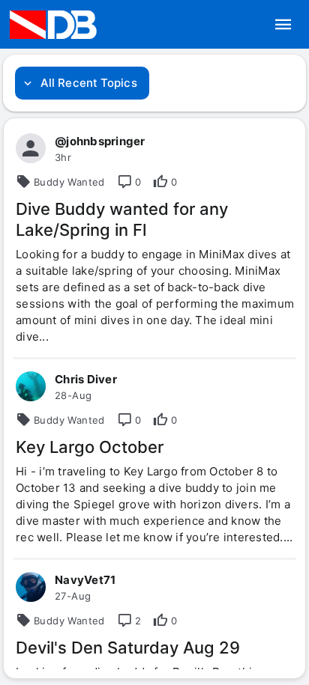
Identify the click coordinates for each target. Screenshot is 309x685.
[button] (283, 24)
